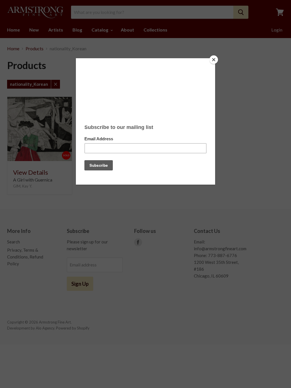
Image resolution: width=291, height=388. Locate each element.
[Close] (213, 59)
